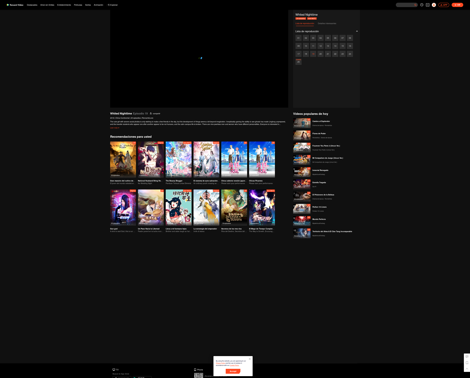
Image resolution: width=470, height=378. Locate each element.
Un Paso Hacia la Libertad (148, 228)
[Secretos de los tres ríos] (234, 207)
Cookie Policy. (234, 365)
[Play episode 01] (298, 38)
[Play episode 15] (343, 46)
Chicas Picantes (256, 180)
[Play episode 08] (350, 38)
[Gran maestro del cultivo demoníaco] (123, 160)
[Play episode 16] (350, 46)
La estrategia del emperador (205, 228)
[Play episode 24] (350, 54)
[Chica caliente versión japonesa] (234, 160)
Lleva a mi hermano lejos (176, 228)
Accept (233, 371)
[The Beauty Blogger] (179, 160)
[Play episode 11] (313, 46)
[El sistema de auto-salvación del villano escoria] (206, 160)
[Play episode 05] (328, 38)
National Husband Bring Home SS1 (152, 180)
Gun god (114, 228)
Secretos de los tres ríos (231, 228)
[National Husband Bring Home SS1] (151, 160)
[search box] (415, 4)
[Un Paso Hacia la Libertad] (151, 207)
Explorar (114, 4)
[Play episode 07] (343, 38)
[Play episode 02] (306, 38)
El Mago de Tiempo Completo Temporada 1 (267, 228)
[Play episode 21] (328, 54)
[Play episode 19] (313, 54)
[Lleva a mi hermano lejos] (179, 207)
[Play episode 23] (343, 54)
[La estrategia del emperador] (206, 207)
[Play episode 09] (298, 46)
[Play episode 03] (313, 38)
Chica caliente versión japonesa (234, 180)
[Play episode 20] (320, 54)
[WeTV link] (15, 5)
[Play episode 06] (335, 38)
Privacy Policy (220, 363)
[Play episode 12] (320, 46)
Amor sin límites (47, 4)
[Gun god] (123, 207)
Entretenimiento (64, 4)
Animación (98, 4)
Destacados (32, 4)
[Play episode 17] (298, 54)
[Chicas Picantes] (262, 160)
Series (88, 4)
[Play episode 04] (320, 38)
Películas (78, 4)
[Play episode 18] (306, 54)
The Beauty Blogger (174, 180)
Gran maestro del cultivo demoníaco (125, 180)
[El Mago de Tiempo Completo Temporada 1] (262, 207)
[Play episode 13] (328, 46)
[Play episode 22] (335, 54)
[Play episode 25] (298, 62)
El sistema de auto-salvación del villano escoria (213, 180)
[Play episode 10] (306, 46)
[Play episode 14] (335, 46)
